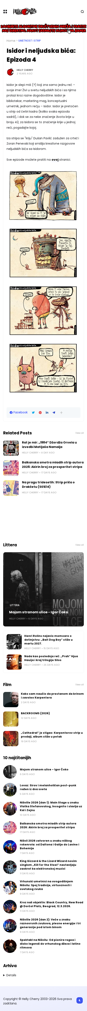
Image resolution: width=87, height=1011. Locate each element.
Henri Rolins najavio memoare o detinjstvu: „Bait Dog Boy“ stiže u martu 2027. (48, 639)
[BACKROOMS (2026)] (10, 719)
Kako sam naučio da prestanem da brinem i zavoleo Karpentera (52, 695)
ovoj (55, 160)
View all (79, 433)
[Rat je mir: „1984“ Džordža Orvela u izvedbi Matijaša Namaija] (11, 448)
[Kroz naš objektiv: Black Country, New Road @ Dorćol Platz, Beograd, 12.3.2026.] (10, 906)
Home (11, 41)
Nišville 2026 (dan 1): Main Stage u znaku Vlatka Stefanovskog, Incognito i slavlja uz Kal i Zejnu (51, 806)
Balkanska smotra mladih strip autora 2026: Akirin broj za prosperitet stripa (53, 464)
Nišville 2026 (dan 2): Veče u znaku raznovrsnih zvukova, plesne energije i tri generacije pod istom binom (50, 923)
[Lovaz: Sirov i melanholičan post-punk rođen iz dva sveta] (10, 789)
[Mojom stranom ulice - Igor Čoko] (43, 589)
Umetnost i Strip (29, 40)
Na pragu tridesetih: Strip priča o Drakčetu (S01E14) (48, 484)
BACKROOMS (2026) (35, 713)
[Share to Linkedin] (47, 412)
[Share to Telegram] (54, 412)
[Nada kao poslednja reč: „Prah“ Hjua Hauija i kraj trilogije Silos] (14, 662)
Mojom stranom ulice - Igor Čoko (38, 612)
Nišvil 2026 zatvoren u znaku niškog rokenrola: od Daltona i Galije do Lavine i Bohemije (49, 844)
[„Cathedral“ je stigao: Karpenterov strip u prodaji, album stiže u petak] (10, 738)
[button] (61, 413)
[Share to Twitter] (33, 412)
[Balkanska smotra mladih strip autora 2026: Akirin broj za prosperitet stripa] (11, 468)
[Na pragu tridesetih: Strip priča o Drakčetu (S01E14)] (11, 488)
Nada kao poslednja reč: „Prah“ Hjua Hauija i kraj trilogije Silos (51, 658)
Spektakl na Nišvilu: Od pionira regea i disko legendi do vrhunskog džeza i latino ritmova (50, 943)
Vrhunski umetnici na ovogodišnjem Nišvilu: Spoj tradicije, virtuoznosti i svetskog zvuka (46, 885)
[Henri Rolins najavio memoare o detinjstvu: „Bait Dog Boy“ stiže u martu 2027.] (14, 641)
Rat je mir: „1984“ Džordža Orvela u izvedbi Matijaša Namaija (49, 444)
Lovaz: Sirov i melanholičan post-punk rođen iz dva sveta (48, 787)
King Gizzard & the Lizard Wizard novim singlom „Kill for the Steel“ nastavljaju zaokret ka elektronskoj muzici (48, 864)
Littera (14, 605)
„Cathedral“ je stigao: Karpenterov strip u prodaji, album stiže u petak (52, 734)
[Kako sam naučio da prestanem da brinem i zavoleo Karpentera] (10, 699)
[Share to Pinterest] (40, 412)
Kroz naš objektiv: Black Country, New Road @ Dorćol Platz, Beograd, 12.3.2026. (51, 904)
